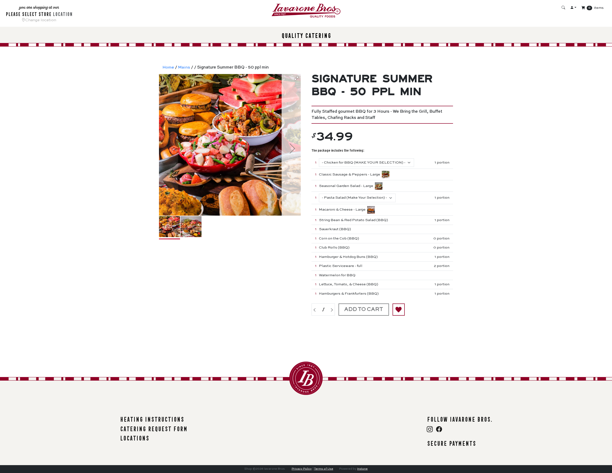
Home (168, 67)
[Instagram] (430, 430)
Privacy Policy (302, 469)
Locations (134, 437)
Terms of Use (323, 469)
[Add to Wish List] (399, 309)
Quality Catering (306, 34)
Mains (184, 67)
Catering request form (153, 428)
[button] (296, 78)
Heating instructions (152, 418)
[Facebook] (439, 430)
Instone (362, 469)
